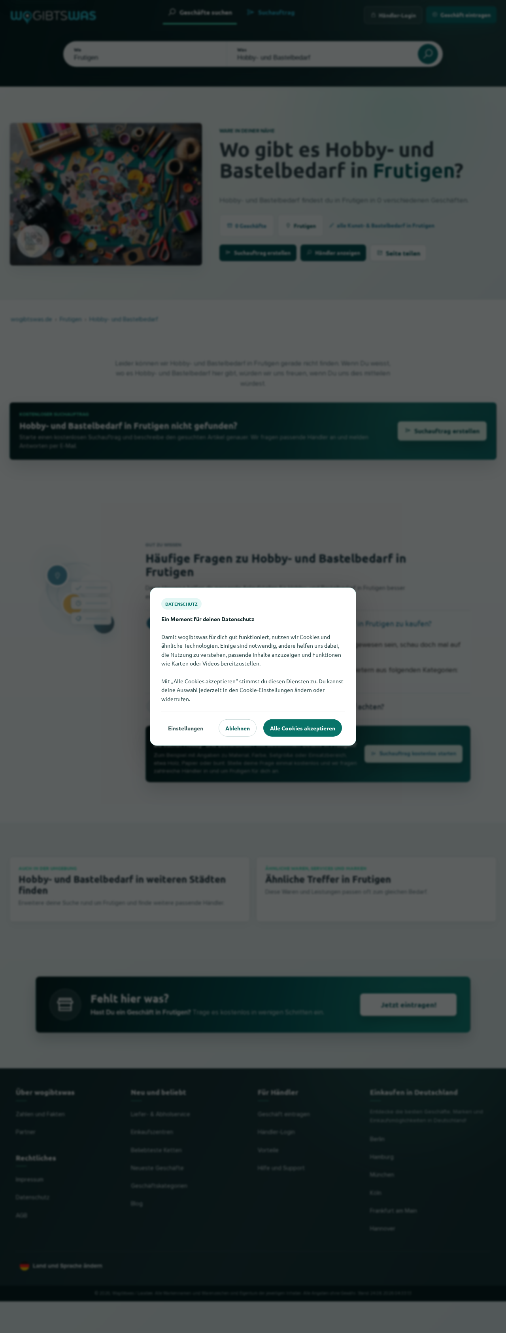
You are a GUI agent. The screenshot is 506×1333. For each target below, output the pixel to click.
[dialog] (253, 666)
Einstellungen (185, 727)
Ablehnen (237, 727)
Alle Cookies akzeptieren (302, 727)
